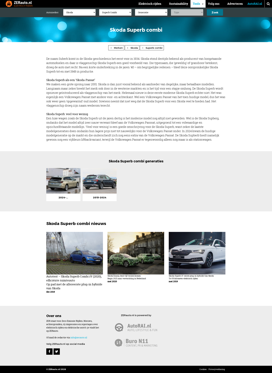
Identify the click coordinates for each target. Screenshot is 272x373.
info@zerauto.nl (78, 337)
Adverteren (235, 4)
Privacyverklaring (217, 369)
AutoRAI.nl (254, 4)
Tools (196, 4)
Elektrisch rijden (150, 4)
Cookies (203, 369)
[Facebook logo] (49, 351)
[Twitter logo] (57, 351)
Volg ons (213, 4)
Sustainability (178, 4)
